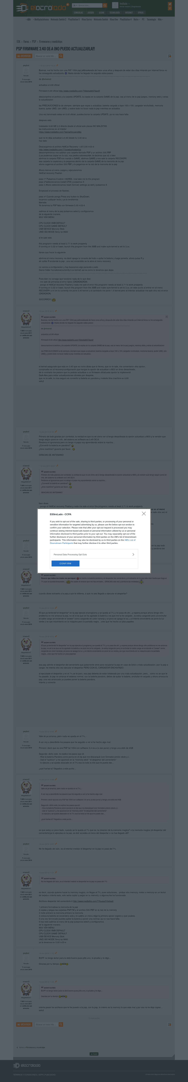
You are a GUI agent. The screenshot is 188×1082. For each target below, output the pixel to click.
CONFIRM (65, 563)
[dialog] (94, 541)
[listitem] (94, 554)
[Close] (145, 514)
